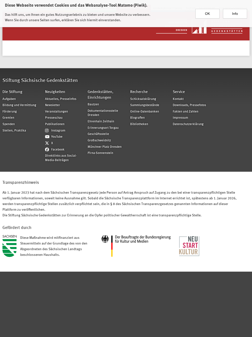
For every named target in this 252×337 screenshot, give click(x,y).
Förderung (9, 111)
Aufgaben (9, 99)
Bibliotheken (139, 124)
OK (207, 14)
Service (179, 92)
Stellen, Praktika (14, 130)
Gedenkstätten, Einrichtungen (100, 95)
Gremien (8, 117)
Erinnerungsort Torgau (103, 128)
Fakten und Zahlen (185, 111)
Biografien (137, 117)
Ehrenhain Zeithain (101, 121)
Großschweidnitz (99, 140)
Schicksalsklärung (143, 99)
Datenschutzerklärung (188, 124)
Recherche (139, 92)
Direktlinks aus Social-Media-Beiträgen (61, 158)
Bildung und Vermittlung (19, 105)
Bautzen (93, 104)
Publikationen (54, 124)
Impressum (180, 117)
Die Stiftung (12, 92)
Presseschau (54, 117)
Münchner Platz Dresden (105, 147)
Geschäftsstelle (98, 134)
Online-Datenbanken (144, 111)
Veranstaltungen (56, 111)
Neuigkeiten (55, 92)
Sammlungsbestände (144, 105)
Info (235, 14)
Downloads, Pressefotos (189, 105)
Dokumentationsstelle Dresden (103, 113)
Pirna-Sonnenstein (100, 153)
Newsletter (52, 105)
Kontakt (178, 99)
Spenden (8, 124)
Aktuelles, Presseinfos (60, 99)
